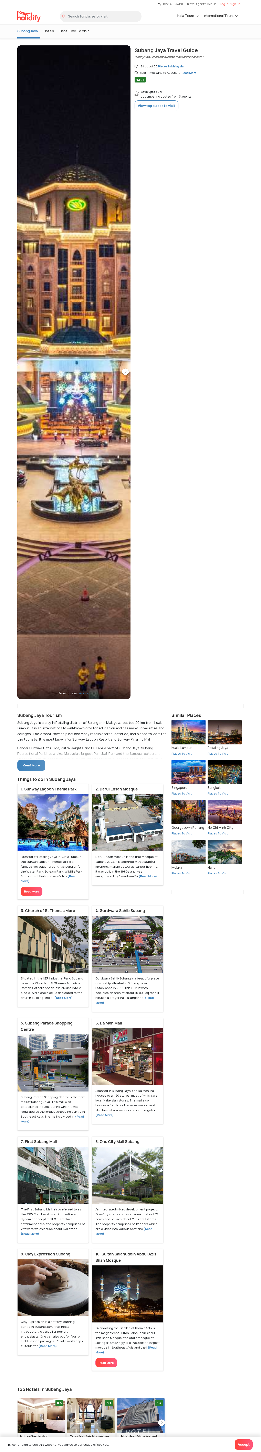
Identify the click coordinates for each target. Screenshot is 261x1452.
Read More (31, 891)
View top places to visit (156, 105)
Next (125, 372)
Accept (244, 1444)
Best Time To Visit (74, 31)
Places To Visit (181, 753)
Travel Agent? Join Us (201, 4)
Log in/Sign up (230, 4)
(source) (83, 693)
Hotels (49, 31)
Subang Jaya (27, 31)
